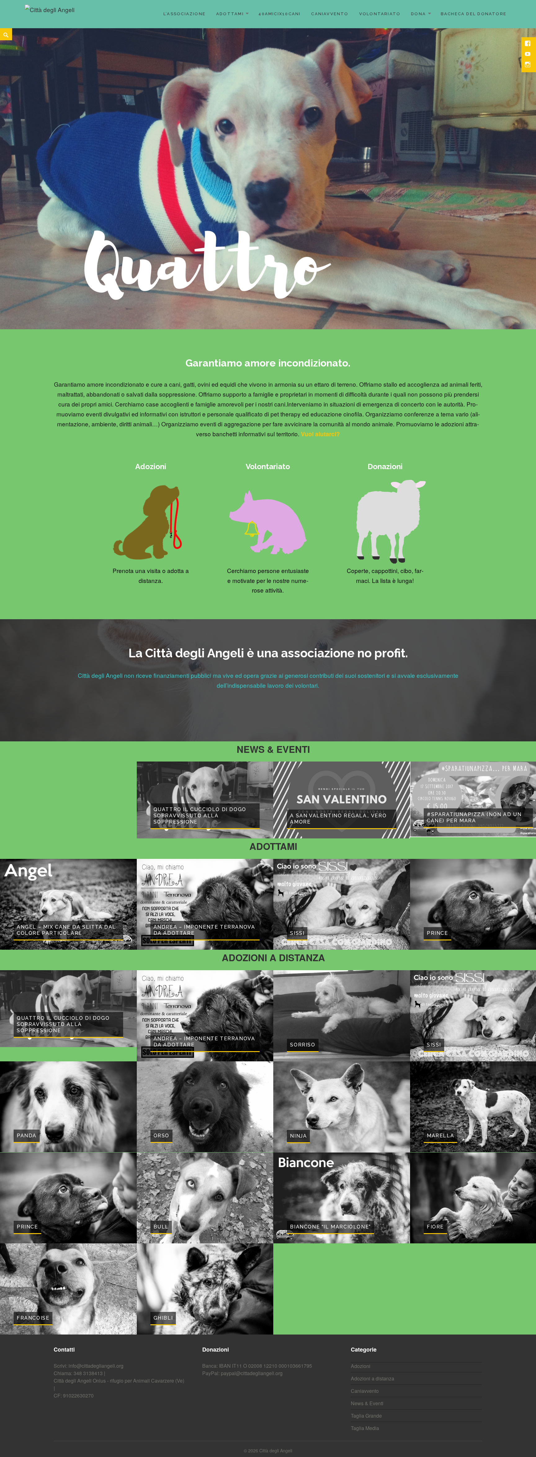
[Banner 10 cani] (268, 127)
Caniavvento (365, 1287)
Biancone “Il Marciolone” (330, 1124)
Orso (161, 1033)
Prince (437, 830)
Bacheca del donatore (474, 13)
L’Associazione (184, 13)
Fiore (435, 1124)
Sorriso (302, 942)
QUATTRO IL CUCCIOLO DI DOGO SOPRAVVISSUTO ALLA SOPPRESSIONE (200, 713)
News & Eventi (367, 1300)
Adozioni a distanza (372, 1275)
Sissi (297, 830)
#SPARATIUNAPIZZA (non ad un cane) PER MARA (474, 715)
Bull (161, 1124)
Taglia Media (365, 1325)
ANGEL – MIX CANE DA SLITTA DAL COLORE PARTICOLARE (66, 827)
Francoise (33, 1215)
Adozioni (360, 1263)
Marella (440, 1033)
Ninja (298, 1033)
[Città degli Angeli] (49, 13)
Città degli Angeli (275, 1347)
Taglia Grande (366, 1312)
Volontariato (380, 13)
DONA (418, 13)
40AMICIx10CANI (279, 13)
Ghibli (163, 1215)
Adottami (230, 13)
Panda (27, 1033)
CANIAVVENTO (329, 13)
